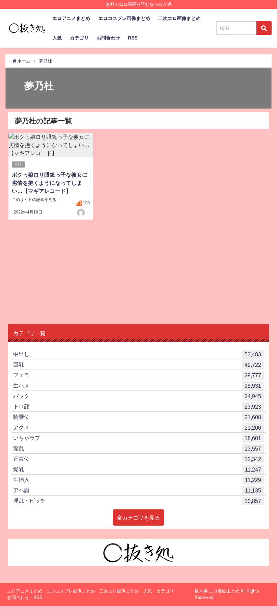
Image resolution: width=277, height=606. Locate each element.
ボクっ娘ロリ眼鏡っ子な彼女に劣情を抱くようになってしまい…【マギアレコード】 (49, 183)
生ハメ (137, 385)
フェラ (137, 375)
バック (137, 396)
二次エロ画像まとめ (179, 18)
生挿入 (137, 480)
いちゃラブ (137, 438)
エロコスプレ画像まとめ (124, 18)
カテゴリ (79, 37)
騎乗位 (137, 417)
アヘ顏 (137, 490)
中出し (137, 354)
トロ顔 (137, 406)
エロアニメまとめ (71, 18)
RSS (132, 37)
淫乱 (137, 448)
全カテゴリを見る (138, 517)
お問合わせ (108, 37)
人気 (57, 37)
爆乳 (137, 469)
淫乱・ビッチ (137, 501)
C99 (18, 164)
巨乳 (137, 365)
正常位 (137, 459)
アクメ (137, 427)
